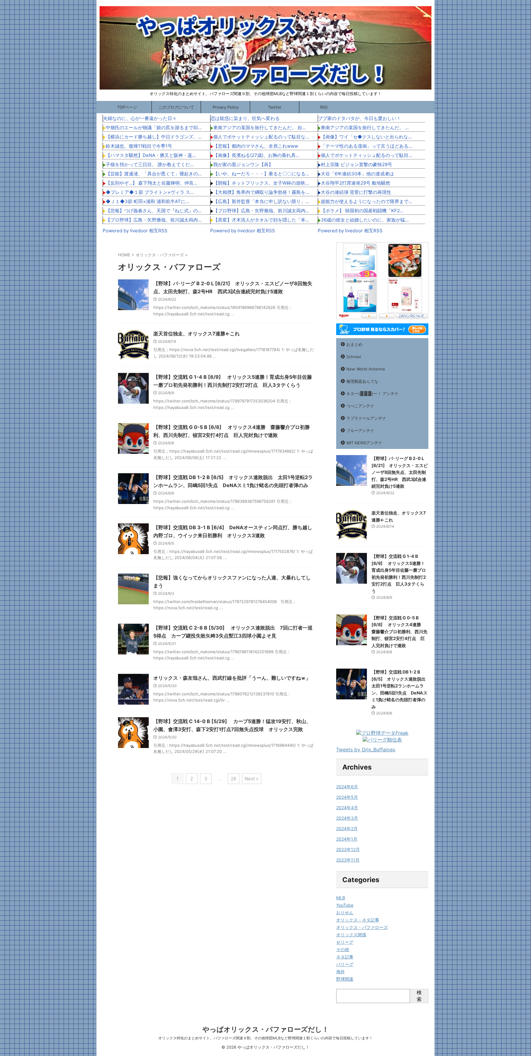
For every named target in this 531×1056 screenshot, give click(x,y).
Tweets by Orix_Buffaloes (365, 749)
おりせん (344, 912)
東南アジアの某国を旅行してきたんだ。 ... (365, 127)
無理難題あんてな (362, 381)
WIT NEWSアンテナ (364, 442)
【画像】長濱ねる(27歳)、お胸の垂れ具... (256, 155)
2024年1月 (346, 839)
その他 (342, 949)
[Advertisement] (50, 334)
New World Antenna (365, 368)
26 (233, 779)
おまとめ (354, 344)
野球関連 (344, 979)
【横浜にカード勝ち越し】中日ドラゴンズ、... (154, 137)
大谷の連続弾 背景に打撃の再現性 (356, 192)
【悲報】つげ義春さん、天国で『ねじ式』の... (154, 211)
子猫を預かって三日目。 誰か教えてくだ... (150, 164)
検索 (419, 995)
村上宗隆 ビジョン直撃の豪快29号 (356, 164)
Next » (251, 779)
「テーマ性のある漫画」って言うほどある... (366, 146)
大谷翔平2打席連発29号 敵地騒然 (355, 183)
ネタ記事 (344, 956)
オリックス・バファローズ (362, 927)
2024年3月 (347, 818)
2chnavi (353, 356)
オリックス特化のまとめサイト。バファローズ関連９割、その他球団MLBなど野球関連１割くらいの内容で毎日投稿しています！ (265, 1038)
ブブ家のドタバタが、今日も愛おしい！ (359, 118)
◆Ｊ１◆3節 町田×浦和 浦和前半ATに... (147, 201)
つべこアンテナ (360, 405)
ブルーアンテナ (360, 430)
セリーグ (344, 942)
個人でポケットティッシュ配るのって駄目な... (261, 137)
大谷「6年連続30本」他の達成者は (357, 174)
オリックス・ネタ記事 (357, 919)
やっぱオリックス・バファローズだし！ (266, 1029)
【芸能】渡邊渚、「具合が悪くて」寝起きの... (154, 174)
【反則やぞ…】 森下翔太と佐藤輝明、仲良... (151, 183)
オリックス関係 (351, 934)
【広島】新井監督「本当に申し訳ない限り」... (261, 201)
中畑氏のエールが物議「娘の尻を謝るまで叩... (154, 127)
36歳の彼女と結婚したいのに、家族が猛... (365, 220)
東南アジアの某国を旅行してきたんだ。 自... (259, 127)
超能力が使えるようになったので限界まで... (366, 201)
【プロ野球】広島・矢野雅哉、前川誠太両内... (154, 220)
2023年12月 (348, 849)
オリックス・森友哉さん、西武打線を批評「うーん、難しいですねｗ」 (232, 678)
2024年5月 (347, 797)
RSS (324, 107)
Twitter (274, 107)
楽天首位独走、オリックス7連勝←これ (196, 333)
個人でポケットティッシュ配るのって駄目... (366, 155)
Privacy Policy (225, 107)
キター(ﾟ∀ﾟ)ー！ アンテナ (372, 393)
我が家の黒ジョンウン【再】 (243, 164)
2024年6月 (347, 786)
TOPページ (127, 107)
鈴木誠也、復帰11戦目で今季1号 (139, 146)
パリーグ (344, 964)
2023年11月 (348, 859)
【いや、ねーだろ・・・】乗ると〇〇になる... (261, 174)
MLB (340, 897)
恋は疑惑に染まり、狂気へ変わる (245, 118)
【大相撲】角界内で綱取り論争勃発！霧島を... (261, 192)
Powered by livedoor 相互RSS (135, 231)
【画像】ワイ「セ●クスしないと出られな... (366, 137)
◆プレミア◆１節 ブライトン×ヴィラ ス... (150, 192)
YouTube (344, 905)
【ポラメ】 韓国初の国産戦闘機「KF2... (362, 211)
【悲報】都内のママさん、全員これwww (255, 146)
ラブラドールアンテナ (366, 418)
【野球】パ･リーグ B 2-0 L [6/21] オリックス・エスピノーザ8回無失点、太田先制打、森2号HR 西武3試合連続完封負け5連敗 (400, 472)
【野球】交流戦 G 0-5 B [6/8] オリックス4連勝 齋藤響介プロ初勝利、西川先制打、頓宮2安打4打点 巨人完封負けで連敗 (399, 631)
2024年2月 (347, 828)
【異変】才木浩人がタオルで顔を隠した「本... (261, 220)
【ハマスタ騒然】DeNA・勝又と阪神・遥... (151, 155)
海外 (340, 971)
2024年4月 (347, 807)
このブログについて (176, 107)
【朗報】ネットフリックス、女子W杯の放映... (261, 183)
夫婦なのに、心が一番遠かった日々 (140, 118)
